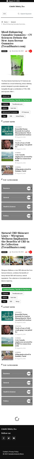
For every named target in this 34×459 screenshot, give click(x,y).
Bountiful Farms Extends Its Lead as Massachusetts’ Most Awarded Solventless (23, 132)
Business (19, 127)
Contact (5, 452)
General (13, 22)
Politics (18, 140)
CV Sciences (25, 112)
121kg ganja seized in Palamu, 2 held (23, 170)
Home (6, 22)
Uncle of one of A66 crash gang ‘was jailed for (23, 145)
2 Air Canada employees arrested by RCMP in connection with (23, 157)
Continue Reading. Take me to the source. (16, 100)
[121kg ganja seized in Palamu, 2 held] (7, 170)
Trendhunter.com (17, 104)
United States (20, 116)
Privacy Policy (14, 452)
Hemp (17, 301)
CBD (11, 116)
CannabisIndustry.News (16, 454)
